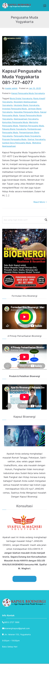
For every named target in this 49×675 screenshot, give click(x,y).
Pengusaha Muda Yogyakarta (27, 136)
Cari (45, 220)
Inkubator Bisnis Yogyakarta (26, 105)
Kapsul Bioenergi (33, 669)
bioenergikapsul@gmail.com (17, 628)
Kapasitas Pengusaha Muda (26, 112)
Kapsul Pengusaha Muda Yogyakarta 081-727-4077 (22, 76)
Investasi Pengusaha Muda (14, 108)
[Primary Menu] (44, 5)
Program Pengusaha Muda (14, 139)
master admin (11, 88)
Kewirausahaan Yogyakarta (26, 119)
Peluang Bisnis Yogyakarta (14, 129)
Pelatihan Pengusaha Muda (31, 125)
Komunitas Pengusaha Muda (15, 122)
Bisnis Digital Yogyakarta (21, 98)
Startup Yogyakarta (36, 139)
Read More (39, 202)
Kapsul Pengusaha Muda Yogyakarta (28, 93)
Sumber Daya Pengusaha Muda (16, 143)
